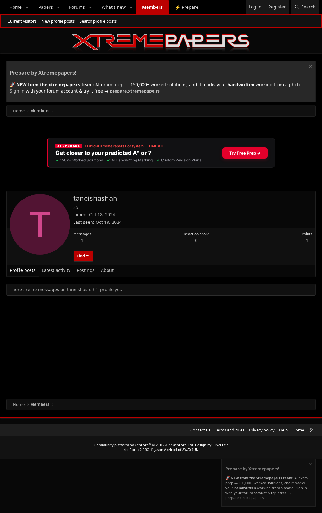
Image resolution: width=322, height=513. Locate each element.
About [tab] (107, 270)
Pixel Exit (220, 445)
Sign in (17, 91)
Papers (45, 7)
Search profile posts (98, 21)
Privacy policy (262, 430)
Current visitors (22, 21)
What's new (114, 7)
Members (152, 7)
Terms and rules (229, 430)
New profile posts (58, 21)
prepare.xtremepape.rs (135, 91)
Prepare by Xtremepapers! (43, 72)
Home (15, 7)
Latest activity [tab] (56, 270)
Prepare (186, 7)
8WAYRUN (190, 449)
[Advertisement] (161, 348)
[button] (27, 7)
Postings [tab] (86, 270)
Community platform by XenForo (144, 445)
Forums (77, 7)
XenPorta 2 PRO (137, 449)
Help (283, 430)
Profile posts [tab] (23, 270)
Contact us (200, 430)
